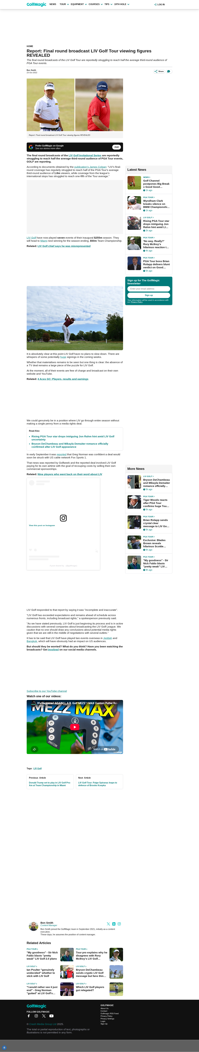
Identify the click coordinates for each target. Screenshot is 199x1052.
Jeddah (107, 638)
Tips (107, 4)
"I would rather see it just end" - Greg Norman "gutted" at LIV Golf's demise (42, 990)
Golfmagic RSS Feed (110, 1013)
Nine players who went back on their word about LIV (70, 474)
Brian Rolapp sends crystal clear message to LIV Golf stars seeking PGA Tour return (155, 523)
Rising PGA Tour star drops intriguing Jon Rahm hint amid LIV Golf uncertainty (156, 224)
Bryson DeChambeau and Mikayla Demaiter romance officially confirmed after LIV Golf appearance (156, 483)
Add (116, 147)
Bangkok (32, 641)
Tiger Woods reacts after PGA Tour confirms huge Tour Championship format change (155, 503)
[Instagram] (37, 1017)
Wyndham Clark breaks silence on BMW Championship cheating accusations (156, 204)
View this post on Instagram (42, 525)
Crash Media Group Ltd (42, 1024)
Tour (63, 4)
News (53, 4)
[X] (44, 1017)
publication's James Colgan (90, 166)
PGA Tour (32, 949)
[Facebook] (29, 1017)
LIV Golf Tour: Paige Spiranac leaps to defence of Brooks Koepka (97, 784)
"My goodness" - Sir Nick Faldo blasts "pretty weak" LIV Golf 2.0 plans (42, 955)
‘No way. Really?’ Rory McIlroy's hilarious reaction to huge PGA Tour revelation (155, 244)
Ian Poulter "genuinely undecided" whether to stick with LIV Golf (41, 972)
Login (103, 1021)
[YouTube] (52, 1017)
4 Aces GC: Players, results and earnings (63, 379)
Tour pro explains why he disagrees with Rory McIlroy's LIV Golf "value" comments (91, 955)
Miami (43, 240)
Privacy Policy (136, 302)
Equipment (77, 4)
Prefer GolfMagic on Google (49, 146)
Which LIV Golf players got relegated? (90, 989)
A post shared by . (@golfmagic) (63, 566)
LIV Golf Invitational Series (85, 155)
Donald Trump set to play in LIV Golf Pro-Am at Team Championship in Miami (50, 784)
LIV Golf (31, 237)
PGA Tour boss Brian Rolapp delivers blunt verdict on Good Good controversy (156, 264)
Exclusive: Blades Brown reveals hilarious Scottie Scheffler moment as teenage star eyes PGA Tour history (156, 543)
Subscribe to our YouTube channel (47, 691)
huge (63, 357)
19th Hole (120, 4)
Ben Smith (31, 70)
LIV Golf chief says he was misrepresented (64, 246)
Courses (94, 4)
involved (53, 649)
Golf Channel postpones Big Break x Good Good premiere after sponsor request (156, 183)
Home (30, 46)
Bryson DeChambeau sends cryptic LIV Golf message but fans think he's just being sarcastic (91, 973)
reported (61, 454)
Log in (161, 4)
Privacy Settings (107, 1019)
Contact (104, 1011)
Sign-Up (104, 1024)
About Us (104, 1008)
